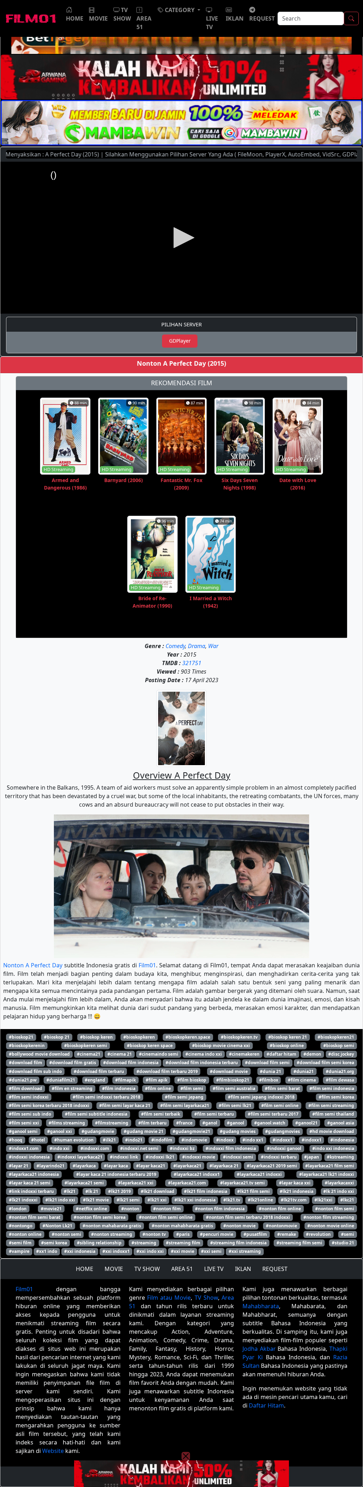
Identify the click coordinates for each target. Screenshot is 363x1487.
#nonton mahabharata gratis (182, 1226)
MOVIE (114, 1269)
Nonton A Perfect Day (32, 965)
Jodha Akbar (259, 1349)
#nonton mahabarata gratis (112, 1226)
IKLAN (243, 1269)
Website (53, 1451)
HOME (84, 1269)
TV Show (206, 1297)
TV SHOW (147, 1269)
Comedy (175, 646)
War (213, 646)
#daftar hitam (281, 1054)
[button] (179, 10)
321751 (191, 663)
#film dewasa (340, 1080)
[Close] (186, 58)
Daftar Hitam (266, 1405)
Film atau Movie (169, 1297)
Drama (196, 646)
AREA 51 (182, 1269)
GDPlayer (180, 340)
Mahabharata (260, 1306)
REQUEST (274, 1269)
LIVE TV (214, 1269)
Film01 (147, 965)
